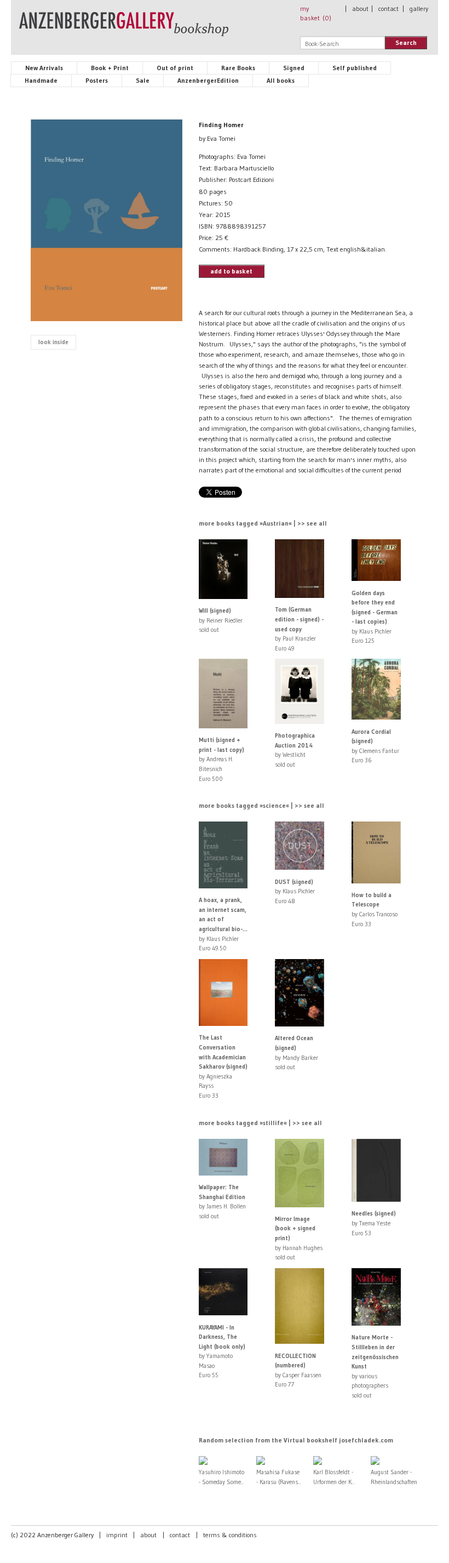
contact (388, 8)
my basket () (315, 13)
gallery (419, 8)
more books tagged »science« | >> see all (261, 805)
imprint (117, 1535)
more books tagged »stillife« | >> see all (260, 1123)
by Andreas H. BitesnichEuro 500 (221, 759)
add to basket (231, 271)
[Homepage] (123, 29)
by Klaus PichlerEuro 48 (295, 891)
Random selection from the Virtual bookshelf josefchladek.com (296, 1440)
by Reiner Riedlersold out (221, 620)
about (360, 8)
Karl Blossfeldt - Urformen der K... (334, 1477)
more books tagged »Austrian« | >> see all (263, 523)
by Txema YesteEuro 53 (374, 1223)
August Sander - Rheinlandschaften (394, 1477)
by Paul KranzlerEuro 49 (299, 629)
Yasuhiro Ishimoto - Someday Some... (221, 1477)
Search (406, 42)
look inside (53, 342)
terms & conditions (230, 1535)
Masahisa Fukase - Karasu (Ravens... (278, 1477)
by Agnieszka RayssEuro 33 (223, 1066)
